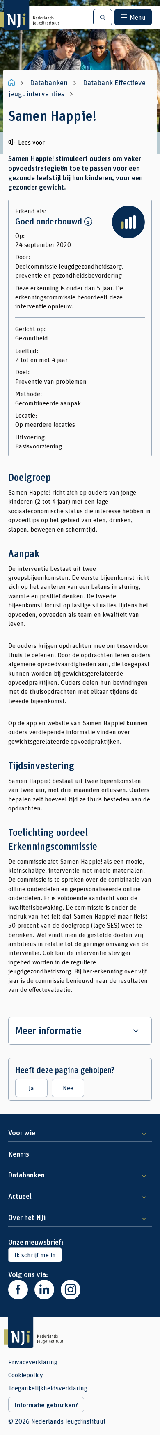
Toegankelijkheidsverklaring (47, 1388)
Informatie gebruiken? (46, 1404)
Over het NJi (27, 1217)
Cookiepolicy (25, 1375)
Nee (68, 1087)
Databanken (26, 1174)
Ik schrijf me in (35, 1254)
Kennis (18, 1154)
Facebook (18, 1289)
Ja (31, 1087)
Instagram (70, 1289)
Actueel (20, 1196)
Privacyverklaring (32, 1362)
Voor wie (21, 1132)
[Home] (12, 82)
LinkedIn (44, 1289)
